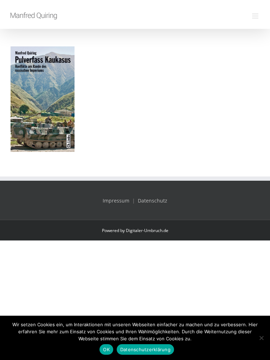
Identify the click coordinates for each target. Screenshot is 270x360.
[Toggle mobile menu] (255, 16)
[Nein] (261, 337)
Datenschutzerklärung (145, 349)
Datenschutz (152, 200)
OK (106, 349)
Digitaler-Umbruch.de (147, 230)
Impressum (116, 200)
